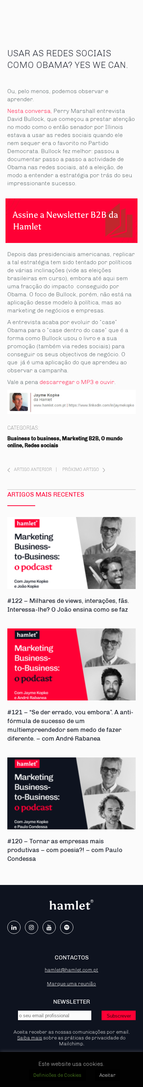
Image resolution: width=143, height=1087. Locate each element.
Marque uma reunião (71, 984)
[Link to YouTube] (49, 927)
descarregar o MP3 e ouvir (77, 382)
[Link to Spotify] (66, 927)
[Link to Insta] (31, 927)
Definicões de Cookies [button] (57, 1075)
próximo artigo (80, 469)
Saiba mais (29, 1038)
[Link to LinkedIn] (14, 927)
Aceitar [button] (107, 1075)
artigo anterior (33, 469)
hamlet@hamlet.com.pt (71, 970)
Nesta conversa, (29, 110)
